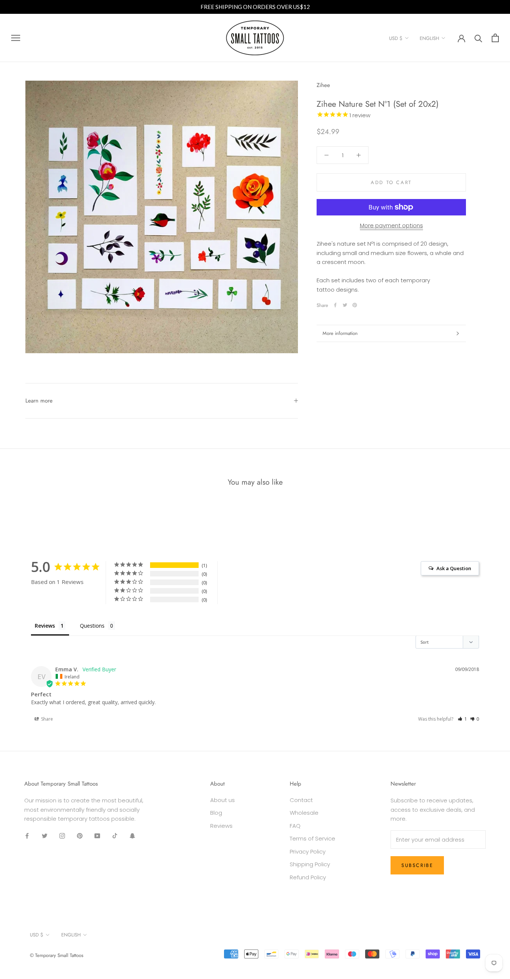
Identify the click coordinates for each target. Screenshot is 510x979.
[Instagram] (62, 835)
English (429, 38)
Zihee (323, 85)
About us (222, 800)
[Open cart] (495, 38)
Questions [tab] (92, 625)
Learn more (39, 401)
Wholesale (304, 813)
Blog (216, 813)
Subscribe (417, 865)
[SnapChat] (132, 835)
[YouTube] (97, 835)
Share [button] (46, 719)
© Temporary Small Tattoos (56, 955)
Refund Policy (308, 877)
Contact (301, 800)
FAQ (295, 826)
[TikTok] (115, 835)
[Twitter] (345, 305)
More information (340, 333)
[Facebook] (335, 305)
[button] (462, 719)
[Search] (478, 38)
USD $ (395, 38)
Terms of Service (312, 838)
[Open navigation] (15, 38)
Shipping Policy (310, 864)
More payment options (391, 225)
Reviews (221, 826)
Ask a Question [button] (453, 568)
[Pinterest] (354, 305)
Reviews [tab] (45, 625)
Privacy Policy (308, 851)
